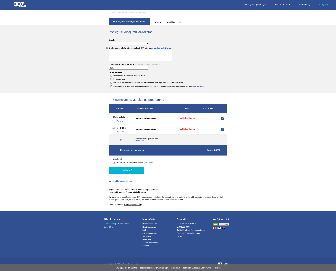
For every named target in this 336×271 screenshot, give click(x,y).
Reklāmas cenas (149, 227)
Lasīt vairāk (206, 268)
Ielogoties (323, 4)
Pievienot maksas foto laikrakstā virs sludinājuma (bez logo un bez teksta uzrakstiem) (148, 83)
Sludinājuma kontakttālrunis (135, 64)
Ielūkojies (167, 48)
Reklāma (157, 22)
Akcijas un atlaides (150, 242)
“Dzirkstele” (120, 121)
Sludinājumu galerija (254, 4)
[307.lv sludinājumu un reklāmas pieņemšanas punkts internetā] (19, 5)
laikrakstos (139, 141)
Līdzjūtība (171, 22)
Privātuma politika (149, 233)
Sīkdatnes (146, 236)
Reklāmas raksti (282, 4)
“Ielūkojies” (120, 131)
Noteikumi (117, 159)
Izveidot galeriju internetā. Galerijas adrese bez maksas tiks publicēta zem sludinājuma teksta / (158, 86)
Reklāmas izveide (149, 224)
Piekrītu (217, 268)
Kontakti (145, 246)
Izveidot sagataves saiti (122, 181)
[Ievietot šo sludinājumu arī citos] (120, 139)
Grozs (305, 4)
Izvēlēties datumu (187, 118)
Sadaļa (112, 40)
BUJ (144, 230)
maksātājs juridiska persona (133, 150)
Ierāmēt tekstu (119, 79)
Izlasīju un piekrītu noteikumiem (130, 163)
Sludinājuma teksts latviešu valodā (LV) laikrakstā (140, 48)
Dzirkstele (158, 48)
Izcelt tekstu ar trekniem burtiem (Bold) (129, 76)
